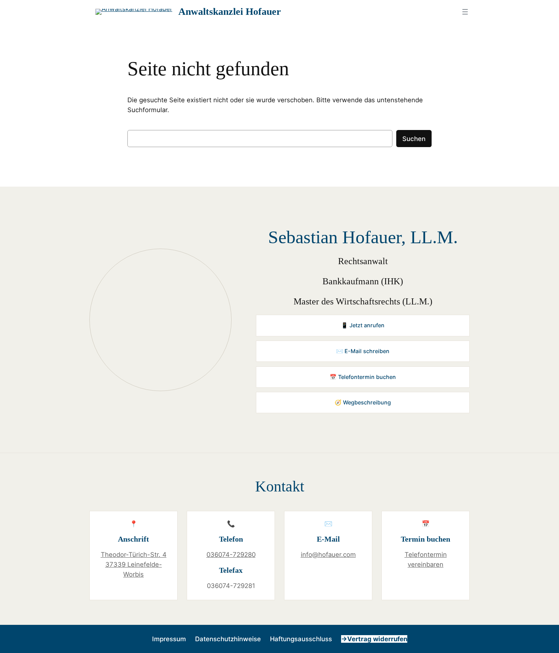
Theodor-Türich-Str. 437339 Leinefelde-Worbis (134, 564)
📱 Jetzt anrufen (362, 325)
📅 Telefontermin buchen (363, 377)
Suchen (414, 139)
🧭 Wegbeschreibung (363, 402)
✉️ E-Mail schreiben (362, 351)
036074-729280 (231, 554)
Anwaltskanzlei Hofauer (229, 11)
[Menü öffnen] (465, 11)
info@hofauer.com (328, 554)
